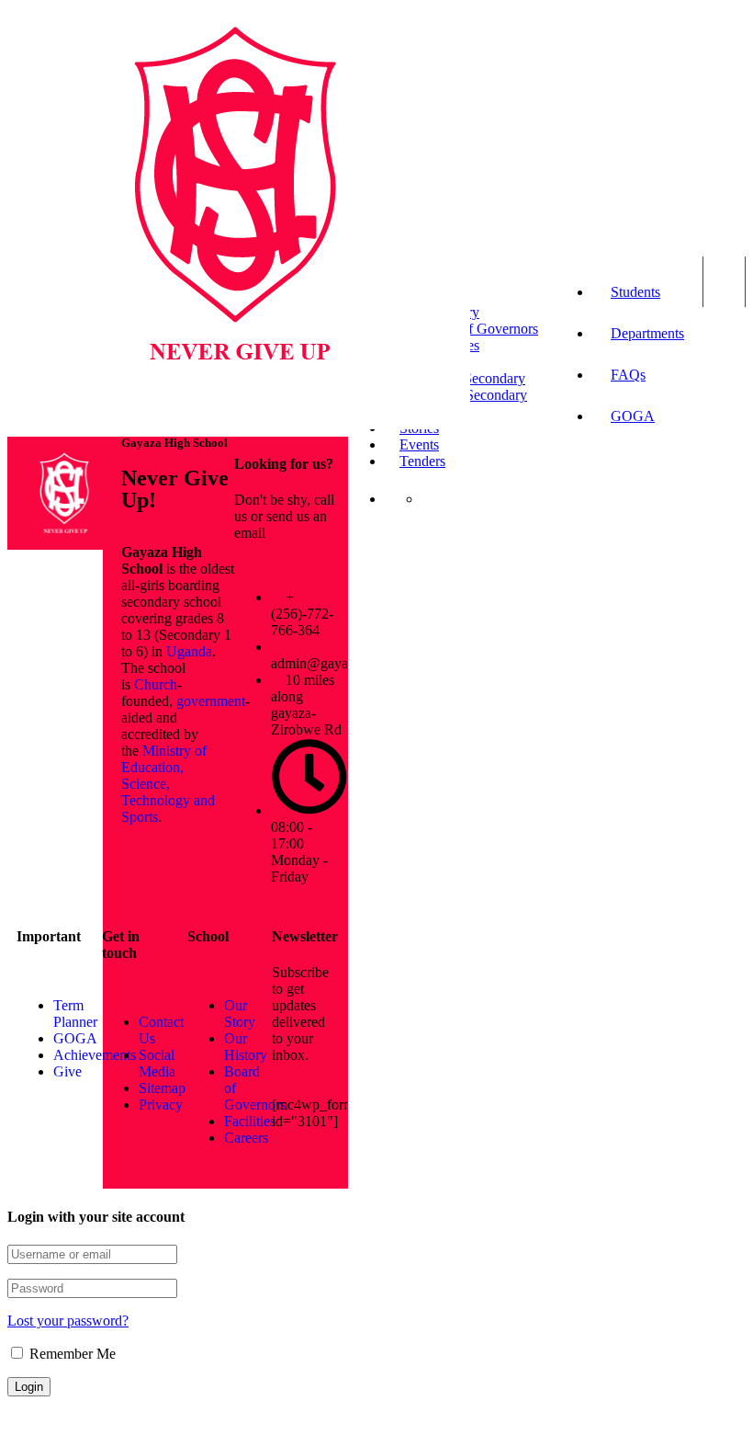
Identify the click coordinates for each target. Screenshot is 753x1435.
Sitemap (162, 1088)
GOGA (633, 416)
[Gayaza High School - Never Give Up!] (235, 424)
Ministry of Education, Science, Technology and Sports (168, 784)
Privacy (161, 1104)
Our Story (239, 1013)
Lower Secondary (473, 378)
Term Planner (75, 1013)
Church (155, 684)
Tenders (422, 461)
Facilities (249, 1121)
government (210, 701)
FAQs (628, 374)
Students (635, 292)
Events (419, 444)
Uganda (189, 651)
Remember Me (71, 1353)
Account (724, 281)
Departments (647, 333)
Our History (245, 1047)
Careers (246, 1137)
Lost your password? (68, 1320)
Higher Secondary (474, 395)
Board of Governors (479, 328)
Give (67, 1071)
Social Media (157, 1063)
